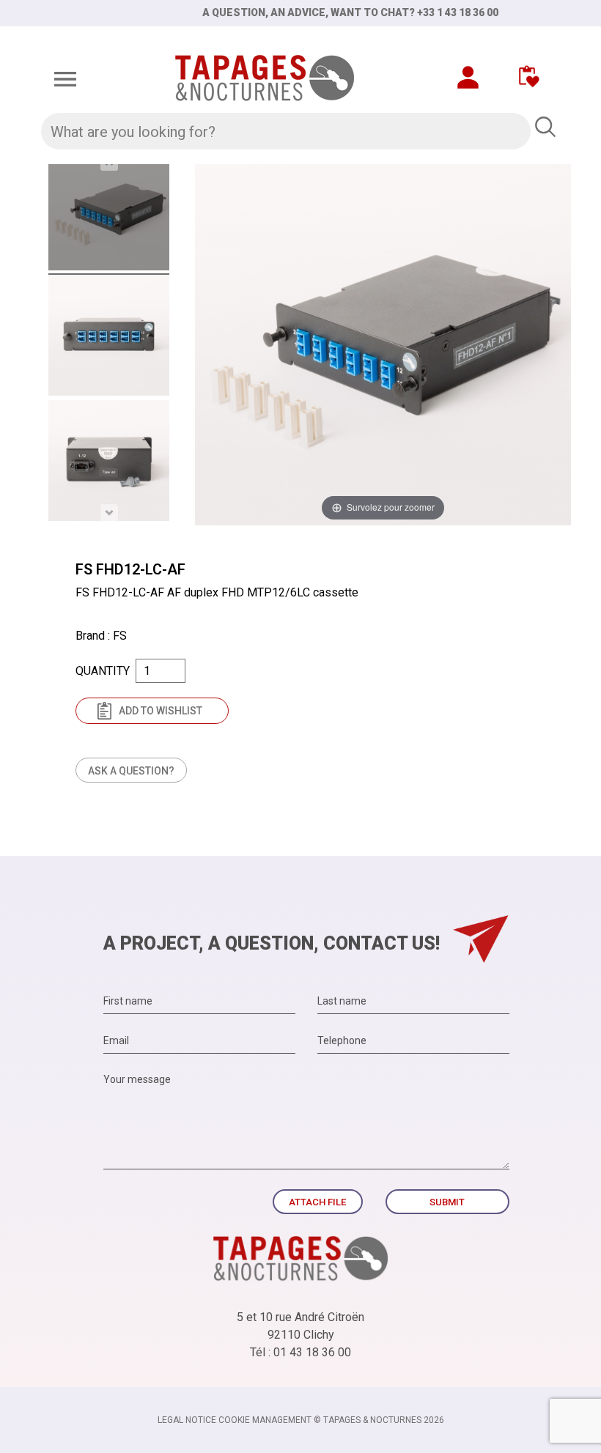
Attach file (317, 1202)
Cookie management (264, 1420)
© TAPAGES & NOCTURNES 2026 (379, 1420)
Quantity (102, 671)
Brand (90, 636)
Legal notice (187, 1420)
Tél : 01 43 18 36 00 (300, 1352)
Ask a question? (131, 771)
